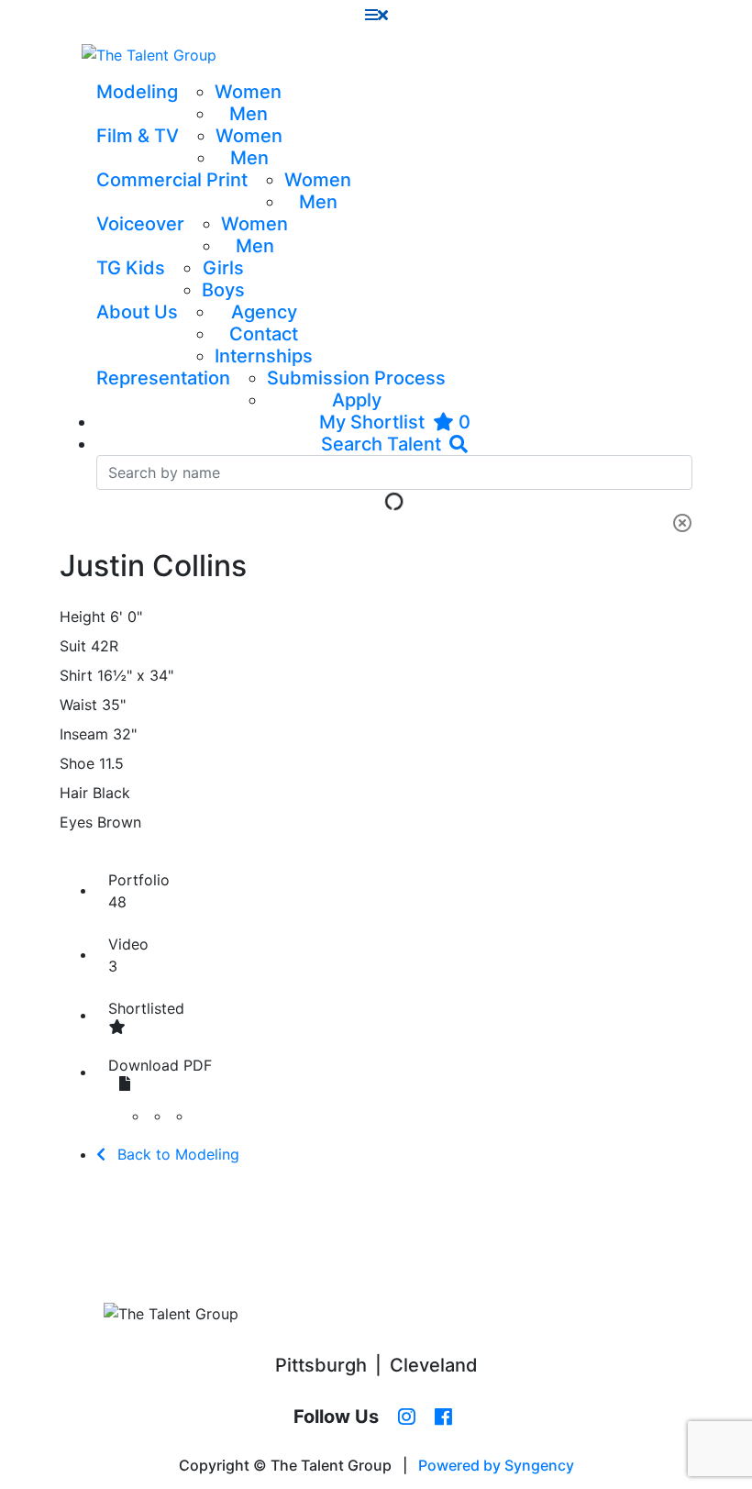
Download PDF (160, 1065)
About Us (137, 312)
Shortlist (146, 1008)
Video (128, 955)
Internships (264, 356)
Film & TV (137, 136)
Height (82, 616)
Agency (264, 312)
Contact (263, 334)
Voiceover (140, 224)
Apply (357, 400)
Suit (73, 646)
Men (248, 114)
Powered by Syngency (496, 1465)
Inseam (84, 734)
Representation (163, 378)
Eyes (76, 822)
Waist (78, 704)
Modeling (137, 92)
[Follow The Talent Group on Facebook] (443, 1417)
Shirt (76, 675)
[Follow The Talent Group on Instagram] (406, 1417)
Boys (223, 290)
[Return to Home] (149, 55)
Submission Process (356, 378)
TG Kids (130, 268)
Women (248, 92)
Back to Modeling (176, 1154)
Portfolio (139, 891)
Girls (223, 268)
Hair (74, 792)
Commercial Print (172, 180)
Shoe (77, 763)
